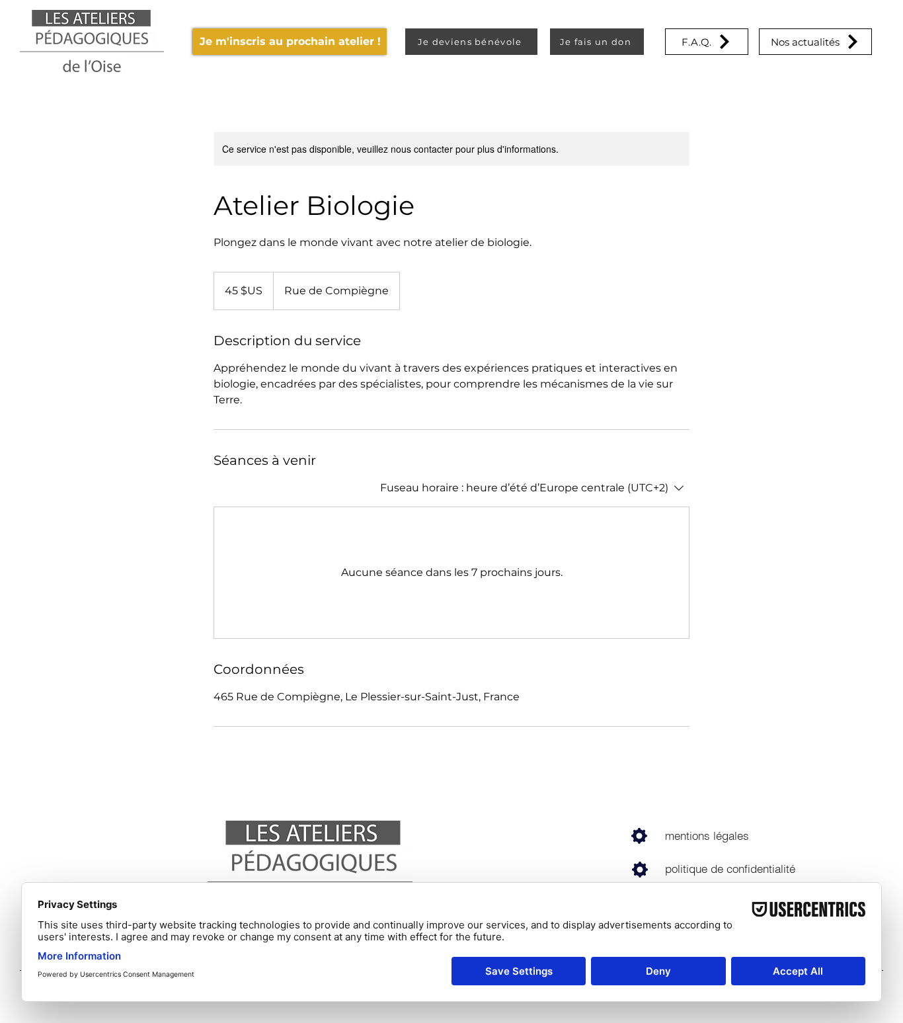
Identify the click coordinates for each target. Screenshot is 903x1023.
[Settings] (639, 836)
